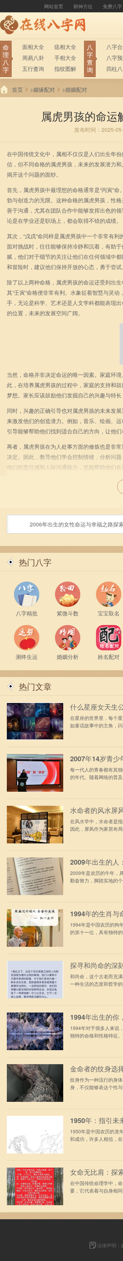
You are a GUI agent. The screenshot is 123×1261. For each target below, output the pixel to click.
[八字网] (44, 25)
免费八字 (112, 6)
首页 (17, 89)
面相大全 (33, 47)
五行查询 (33, 69)
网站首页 (53, 6)
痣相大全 (65, 47)
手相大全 (65, 58)
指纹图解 (65, 69)
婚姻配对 (76, 89)
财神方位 (83, 6)
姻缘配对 (44, 89)
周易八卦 (33, 58)
